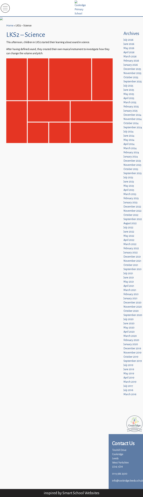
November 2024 (132, 119)
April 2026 (128, 52)
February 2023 (131, 198)
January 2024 (130, 156)
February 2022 (131, 248)
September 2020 (132, 315)
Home (9, 25)
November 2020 (132, 306)
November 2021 (132, 261)
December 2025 (132, 69)
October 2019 (130, 357)
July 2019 (128, 365)
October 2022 (130, 215)
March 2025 (129, 102)
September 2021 (132, 269)
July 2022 (128, 227)
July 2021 (128, 273)
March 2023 (129, 194)
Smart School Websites (80, 492)
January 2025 (130, 110)
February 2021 (131, 294)
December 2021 (132, 256)
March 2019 (129, 382)
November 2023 (132, 165)
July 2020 (128, 319)
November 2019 (132, 352)
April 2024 (128, 144)
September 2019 (132, 361)
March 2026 (130, 56)
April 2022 (128, 240)
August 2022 (130, 223)
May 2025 (128, 94)
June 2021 (128, 277)
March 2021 (129, 290)
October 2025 (130, 77)
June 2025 (128, 90)
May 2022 (128, 236)
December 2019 (132, 348)
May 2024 (128, 140)
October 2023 (130, 169)
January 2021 (130, 298)
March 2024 (130, 148)
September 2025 (132, 81)
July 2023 (128, 177)
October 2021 (130, 265)
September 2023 (132, 173)
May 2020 (128, 327)
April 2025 (128, 98)
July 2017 (128, 386)
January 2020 (130, 344)
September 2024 (132, 127)
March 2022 (129, 244)
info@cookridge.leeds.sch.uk (127, 480)
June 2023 (128, 181)
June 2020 (128, 323)
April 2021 (128, 286)
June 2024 (128, 135)
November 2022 (132, 211)
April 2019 (128, 377)
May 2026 (128, 48)
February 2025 (131, 106)
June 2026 (128, 44)
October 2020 (131, 311)
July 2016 (128, 390)
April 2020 (129, 331)
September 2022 (132, 219)
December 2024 (132, 115)
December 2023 (132, 160)
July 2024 (128, 131)
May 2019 (128, 373)
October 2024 (130, 123)
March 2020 (130, 336)
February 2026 (131, 60)
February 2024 (131, 152)
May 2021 (128, 281)
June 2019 (128, 369)
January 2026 (130, 65)
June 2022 (128, 231)
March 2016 (129, 394)
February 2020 (131, 340)
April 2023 (128, 190)
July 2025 (128, 85)
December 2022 (132, 206)
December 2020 (132, 302)
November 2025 (132, 73)
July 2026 (128, 40)
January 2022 (130, 252)
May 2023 (128, 186)
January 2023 (130, 202)
